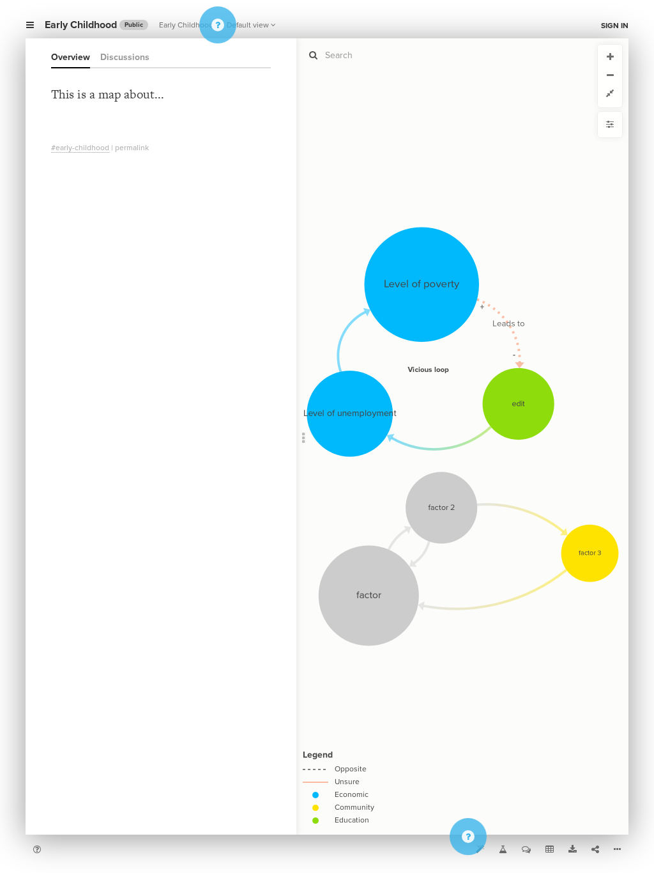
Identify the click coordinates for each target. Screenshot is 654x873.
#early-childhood (80, 147)
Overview (70, 57)
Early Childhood (187, 24)
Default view (248, 24)
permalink (132, 147)
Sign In (614, 25)
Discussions (124, 57)
